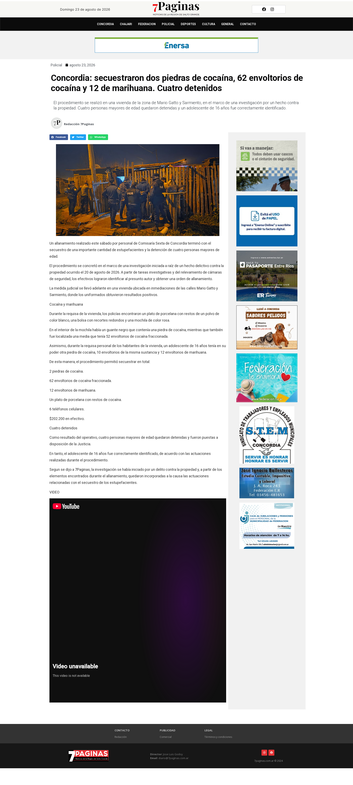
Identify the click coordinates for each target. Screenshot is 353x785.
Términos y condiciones (218, 737)
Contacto (248, 24)
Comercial (166, 737)
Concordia (105, 24)
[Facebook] (264, 9)
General (227, 24)
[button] (58, 137)
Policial (168, 24)
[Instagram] (272, 9)
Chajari (126, 24)
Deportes (188, 24)
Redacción (121, 737)
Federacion (147, 24)
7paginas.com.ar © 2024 (268, 761)
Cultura (208, 24)
